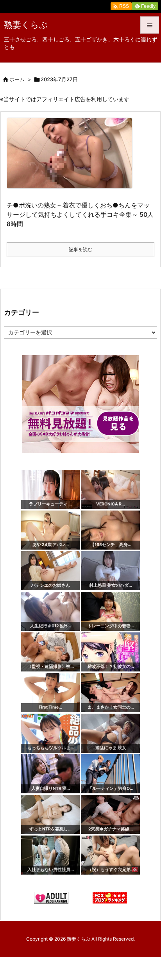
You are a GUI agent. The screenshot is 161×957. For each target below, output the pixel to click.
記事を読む (80, 249)
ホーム (17, 79)
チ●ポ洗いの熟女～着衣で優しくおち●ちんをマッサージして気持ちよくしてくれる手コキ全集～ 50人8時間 (80, 214)
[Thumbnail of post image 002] (72, 158)
